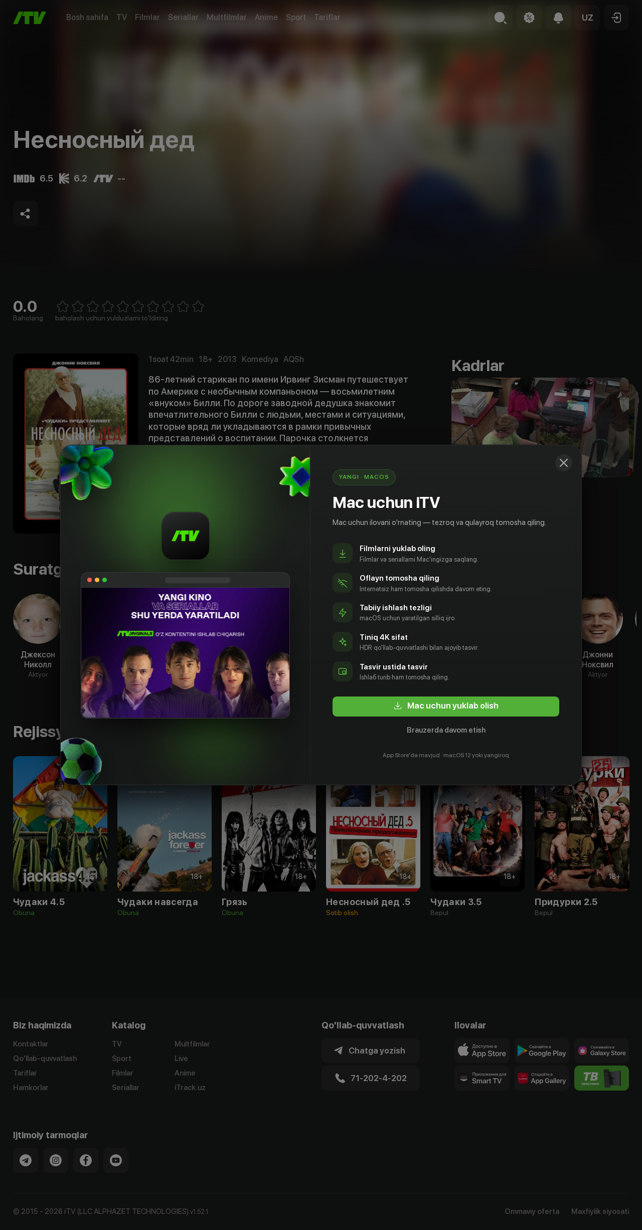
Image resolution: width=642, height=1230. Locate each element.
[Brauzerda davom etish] (563, 462)
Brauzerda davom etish (446, 730)
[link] (446, 706)
